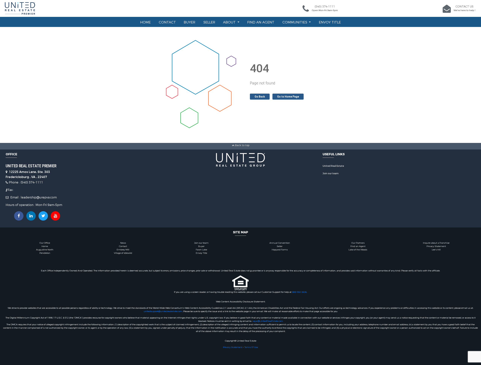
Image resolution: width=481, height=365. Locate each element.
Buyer (189, 22)
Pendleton (44, 253)
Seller (209, 22)
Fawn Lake (201, 249)
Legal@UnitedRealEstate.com (267, 321)
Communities (295, 22)
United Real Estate (333, 165)
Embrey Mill (123, 249)
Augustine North (44, 249)
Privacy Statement (436, 246)
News (123, 242)
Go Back (260, 96)
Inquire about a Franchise (436, 242)
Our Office (44, 242)
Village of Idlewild (123, 253)
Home (145, 22)
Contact (167, 22)
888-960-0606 (299, 292)
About (230, 22)
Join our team (331, 173)
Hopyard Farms (280, 249)
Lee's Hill (436, 249)
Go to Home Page (288, 96)
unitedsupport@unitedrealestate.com (163, 311)
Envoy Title (330, 22)
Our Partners (358, 242)
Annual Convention (279, 242)
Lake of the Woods (358, 249)
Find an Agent (260, 22)
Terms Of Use (251, 347)
